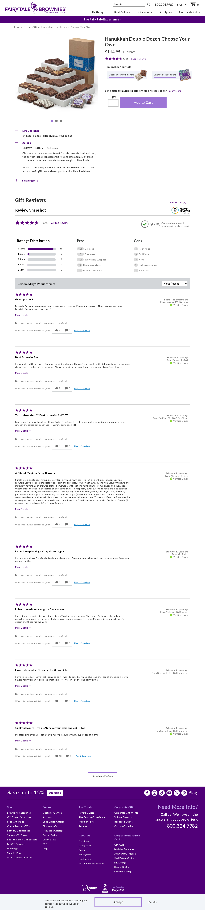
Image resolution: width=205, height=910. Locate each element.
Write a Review (59, 222)
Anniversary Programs (126, 853)
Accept (118, 902)
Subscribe (55, 792)
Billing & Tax (49, 839)
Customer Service (52, 812)
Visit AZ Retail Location (19, 857)
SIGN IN (182, 4)
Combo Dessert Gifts (18, 826)
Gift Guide (120, 844)
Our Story (84, 841)
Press (82, 850)
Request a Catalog (52, 830)
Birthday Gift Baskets (18, 830)
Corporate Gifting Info (126, 812)
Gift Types (165, 12)
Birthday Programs (124, 849)
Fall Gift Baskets (16, 844)
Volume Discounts (124, 817)
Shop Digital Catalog (53, 821)
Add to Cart (143, 102)
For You (47, 806)
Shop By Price (14, 853)
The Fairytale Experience (92, 817)
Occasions (145, 12)
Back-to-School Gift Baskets (22, 839)
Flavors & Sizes (86, 812)
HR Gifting (120, 862)
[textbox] (129, 4)
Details (152, 902)
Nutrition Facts (86, 821)
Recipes (83, 826)
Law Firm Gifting (122, 871)
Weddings (12, 848)
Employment (85, 854)
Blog (193, 792)
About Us (84, 835)
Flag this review (82, 330)
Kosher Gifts (31, 26)
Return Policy (50, 835)
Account (47, 817)
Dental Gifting (121, 867)
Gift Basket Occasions (19, 817)
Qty (113, 97)
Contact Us (85, 859)
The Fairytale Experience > (102, 19)
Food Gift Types (15, 821)
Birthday (97, 12)
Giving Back (85, 845)
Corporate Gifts (189, 12)
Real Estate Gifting (124, 858)
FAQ (45, 844)
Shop (10, 806)
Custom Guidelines (124, 826)
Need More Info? (178, 807)
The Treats (85, 806)
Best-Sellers (122, 12)
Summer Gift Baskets (18, 835)
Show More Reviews (102, 776)
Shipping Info (50, 826)
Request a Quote (123, 821)
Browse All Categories (19, 812)
